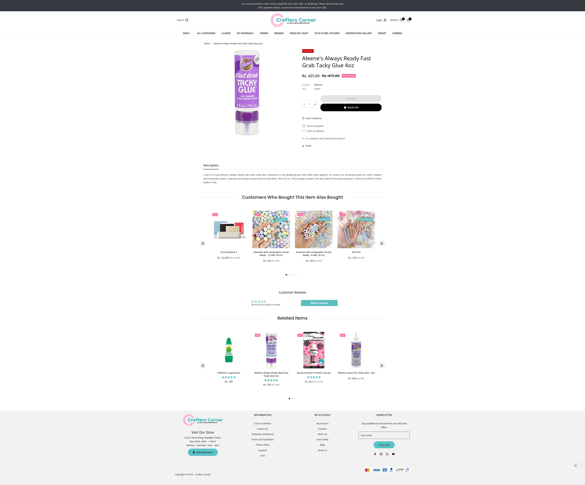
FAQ (263, 455)
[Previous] (203, 243)
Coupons (262, 450)
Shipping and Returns (263, 434)
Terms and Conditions (262, 439)
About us (322, 450)
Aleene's (318, 84)
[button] (182, 20)
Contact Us (262, 428)
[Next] (382, 243)
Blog (322, 444)
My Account (322, 423)
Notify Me (353, 107)
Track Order (322, 439)
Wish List (322, 434)
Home (207, 43)
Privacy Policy (262, 444)
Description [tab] (210, 165)
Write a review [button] (319, 303)
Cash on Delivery (262, 423)
